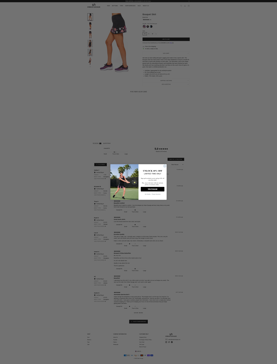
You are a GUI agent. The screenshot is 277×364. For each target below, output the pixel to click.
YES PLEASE (152, 189)
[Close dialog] (165, 166)
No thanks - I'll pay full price (152, 194)
